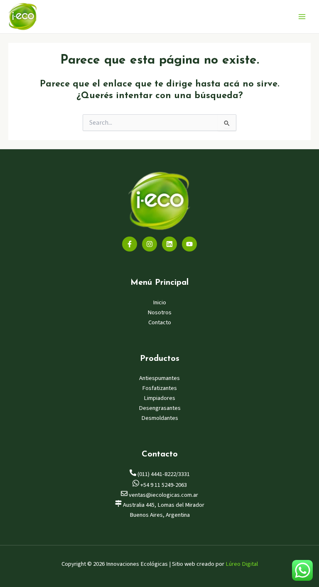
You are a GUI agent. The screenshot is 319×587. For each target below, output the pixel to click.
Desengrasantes (160, 408)
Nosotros (159, 312)
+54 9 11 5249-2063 (163, 485)
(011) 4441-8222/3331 (163, 474)
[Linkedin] (169, 244)
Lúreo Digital (242, 564)
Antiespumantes (159, 378)
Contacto (159, 322)
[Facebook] (129, 244)
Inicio (159, 302)
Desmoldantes (159, 418)
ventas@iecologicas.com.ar (163, 495)
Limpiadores (159, 398)
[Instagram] (149, 244)
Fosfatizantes (159, 388)
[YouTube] (189, 244)
